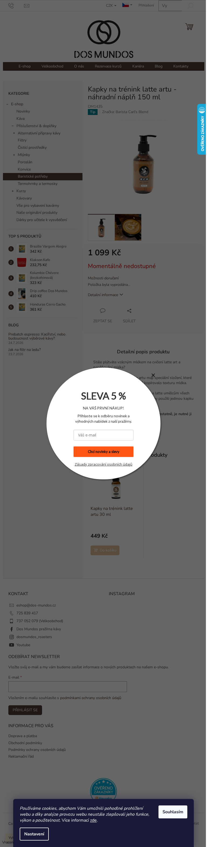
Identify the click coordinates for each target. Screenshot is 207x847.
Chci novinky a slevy (101, 451)
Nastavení (32, 834)
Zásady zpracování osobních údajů (101, 464)
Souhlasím (171, 812)
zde (91, 820)
